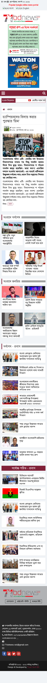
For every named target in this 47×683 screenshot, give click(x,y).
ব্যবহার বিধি (36, 601)
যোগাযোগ (10, 601)
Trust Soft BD (33, 667)
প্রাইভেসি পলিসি (23, 601)
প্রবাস (9, 109)
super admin (16, 128)
